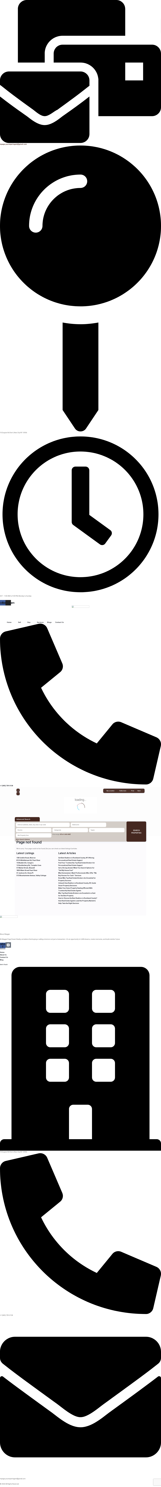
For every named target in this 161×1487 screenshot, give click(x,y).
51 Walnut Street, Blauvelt (25, 868)
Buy (28, 622)
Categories (57, 830)
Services (40, 622)
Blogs (49, 622)
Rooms (20, 830)
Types (93, 830)
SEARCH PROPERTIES (136, 831)
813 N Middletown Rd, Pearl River (28, 860)
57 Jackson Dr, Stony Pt (24, 873)
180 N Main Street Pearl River (26, 870)
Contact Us (59, 622)
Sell (19, 622)
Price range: (56, 834)
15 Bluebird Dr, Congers (25, 863)
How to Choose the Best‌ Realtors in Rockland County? (77, 898)
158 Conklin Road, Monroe (25, 858)
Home (9, 622)
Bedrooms (75, 825)
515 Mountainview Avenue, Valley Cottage (31, 875)
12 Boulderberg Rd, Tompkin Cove (28, 865)
